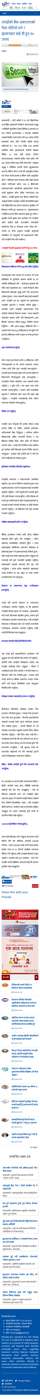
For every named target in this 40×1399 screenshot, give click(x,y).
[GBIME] (20, 886)
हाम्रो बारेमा (9, 1381)
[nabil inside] (20, 103)
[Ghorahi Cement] (7, 258)
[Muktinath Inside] (20, 258)
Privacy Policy (24, 1381)
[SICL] (20, 922)
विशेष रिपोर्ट (8, 882)
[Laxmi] (20, 45)
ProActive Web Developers (26, 1390)
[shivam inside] (33, 258)
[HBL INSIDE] (20, 931)
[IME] (20, 915)
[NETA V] (20, 7)
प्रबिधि (4, 51)
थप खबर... (34, 1147)
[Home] (20, 4)
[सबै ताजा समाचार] (36, 977)
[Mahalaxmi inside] (20, 956)
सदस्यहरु (8, 1384)
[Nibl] (20, 877)
